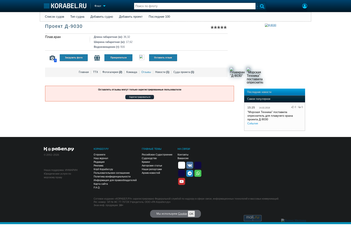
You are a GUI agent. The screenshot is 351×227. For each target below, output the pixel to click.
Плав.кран (53, 37)
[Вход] (304, 6)
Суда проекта (183, 72)
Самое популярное (258, 98)
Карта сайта (101, 183)
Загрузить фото (74, 57)
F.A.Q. (97, 187)
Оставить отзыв (163, 57)
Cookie (182, 213)
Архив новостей (151, 173)
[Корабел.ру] (59, 149)
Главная (84, 72)
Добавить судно (101, 16)
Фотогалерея (112, 72)
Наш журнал (101, 158)
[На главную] (65, 5)
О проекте (99, 154)
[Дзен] (182, 165)
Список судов (54, 16)
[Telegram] (190, 173)
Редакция (99, 162)
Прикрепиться (118, 57)
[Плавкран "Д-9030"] (238, 75)
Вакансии (183, 158)
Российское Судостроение (157, 154)
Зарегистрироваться (139, 97)
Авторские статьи (152, 165)
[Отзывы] (141, 58)
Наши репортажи (152, 169)
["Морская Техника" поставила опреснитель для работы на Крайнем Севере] (255, 75)
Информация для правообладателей (115, 180)
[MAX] (182, 173)
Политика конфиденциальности (112, 176)
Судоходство (149, 158)
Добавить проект (131, 16)
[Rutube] (198, 165)
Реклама (98, 165)
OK (191, 213)
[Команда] (97, 58)
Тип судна (77, 16)
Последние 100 (159, 16)
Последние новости (259, 91)
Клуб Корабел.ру (103, 169)
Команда (131, 72)
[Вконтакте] (190, 165)
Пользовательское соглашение (112, 173)
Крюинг (146, 162)
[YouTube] (182, 181)
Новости (162, 72)
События (252, 123)
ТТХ (95, 72)
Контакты (183, 154)
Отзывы (146, 72)
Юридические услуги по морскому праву (57, 175)
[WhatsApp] (198, 173)
